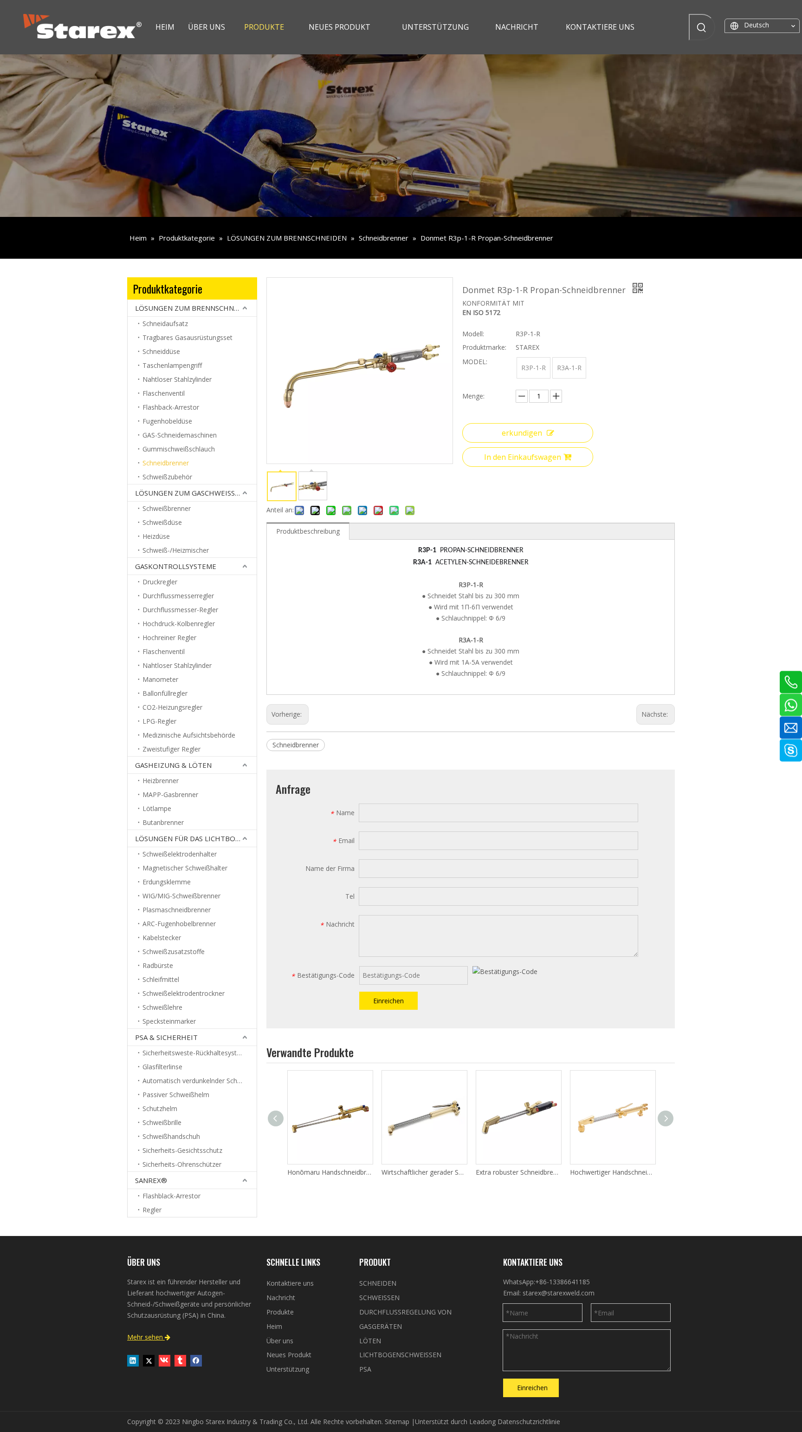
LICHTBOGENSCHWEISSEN (400, 1354)
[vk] (164, 1360)
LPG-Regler (159, 721)
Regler (152, 1209)
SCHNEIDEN (377, 1283)
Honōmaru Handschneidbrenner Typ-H (329, 1172)
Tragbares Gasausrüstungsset (187, 337)
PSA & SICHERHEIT (166, 1037)
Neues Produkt (288, 1354)
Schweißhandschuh (171, 1136)
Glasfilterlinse (162, 1066)
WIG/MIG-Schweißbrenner (181, 895)
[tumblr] (180, 1360)
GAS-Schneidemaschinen (179, 435)
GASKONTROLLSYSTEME (175, 566)
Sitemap (397, 1421)
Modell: (473, 333)
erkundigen (522, 433)
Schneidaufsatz (165, 323)
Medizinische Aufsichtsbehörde (188, 735)
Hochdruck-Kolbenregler (178, 623)
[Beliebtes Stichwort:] (702, 27)
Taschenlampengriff (172, 365)
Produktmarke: (484, 347)
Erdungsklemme (166, 881)
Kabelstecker (161, 937)
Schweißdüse (162, 522)
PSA (365, 1369)
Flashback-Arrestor (170, 407)
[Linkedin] (133, 1360)
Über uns (279, 1340)
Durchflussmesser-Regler (180, 609)
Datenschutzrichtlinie (529, 1421)
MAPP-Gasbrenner (170, 794)
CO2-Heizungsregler (172, 707)
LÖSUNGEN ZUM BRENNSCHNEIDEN (195, 308)
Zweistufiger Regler (171, 749)
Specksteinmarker (169, 1021)
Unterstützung (287, 1369)
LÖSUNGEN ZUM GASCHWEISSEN (189, 492)
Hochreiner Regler (169, 637)
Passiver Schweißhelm (175, 1094)
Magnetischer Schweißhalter (184, 867)
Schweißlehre (162, 1007)
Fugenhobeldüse (167, 421)
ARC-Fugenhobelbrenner (179, 923)
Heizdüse (156, 536)
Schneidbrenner (165, 462)
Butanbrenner (163, 822)
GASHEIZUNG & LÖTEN (173, 765)
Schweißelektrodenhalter (179, 854)
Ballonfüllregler (165, 693)
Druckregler (159, 581)
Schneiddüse (161, 351)
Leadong (482, 1421)
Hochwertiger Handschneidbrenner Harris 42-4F (612, 1172)
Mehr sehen (148, 1337)
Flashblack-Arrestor (171, 1195)
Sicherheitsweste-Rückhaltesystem (194, 1052)
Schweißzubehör (167, 476)
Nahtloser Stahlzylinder (177, 379)
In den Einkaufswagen (522, 457)
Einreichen (388, 1000)
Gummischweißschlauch (178, 449)
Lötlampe (156, 808)
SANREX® (151, 1180)
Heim (274, 1326)
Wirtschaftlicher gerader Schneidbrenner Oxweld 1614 (424, 1172)
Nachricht (280, 1297)
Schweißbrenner (166, 508)
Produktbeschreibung (308, 531)
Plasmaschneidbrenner (176, 909)
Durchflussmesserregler (178, 595)
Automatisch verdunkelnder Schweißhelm (199, 1080)
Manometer (160, 679)
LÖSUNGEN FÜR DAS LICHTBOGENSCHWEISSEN (196, 838)
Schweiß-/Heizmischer (175, 550)
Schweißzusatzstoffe (173, 951)
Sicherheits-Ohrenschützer (181, 1164)
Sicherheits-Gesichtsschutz (182, 1150)
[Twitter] (149, 1360)
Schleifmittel (160, 979)
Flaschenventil (163, 393)
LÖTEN (370, 1340)
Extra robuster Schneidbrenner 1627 (518, 1172)
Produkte (280, 1312)
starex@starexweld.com (559, 1292)
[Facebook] (196, 1360)
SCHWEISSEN (379, 1297)
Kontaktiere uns (290, 1283)
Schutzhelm (159, 1108)
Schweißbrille (161, 1122)
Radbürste (157, 965)
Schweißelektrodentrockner (183, 993)
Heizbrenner (160, 780)
